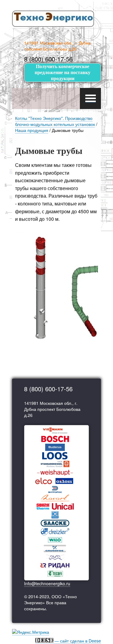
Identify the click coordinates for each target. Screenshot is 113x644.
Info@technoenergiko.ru (47, 583)
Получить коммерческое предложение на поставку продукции (62, 72)
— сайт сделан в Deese (77, 641)
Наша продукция (31, 130)
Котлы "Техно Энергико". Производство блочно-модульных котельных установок (55, 121)
